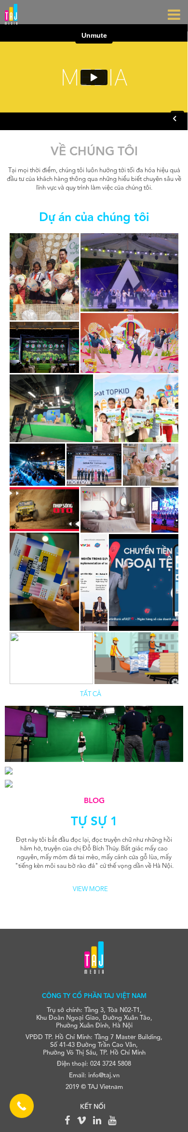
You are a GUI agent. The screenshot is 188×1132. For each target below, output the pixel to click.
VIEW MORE (90, 889)
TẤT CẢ (90, 694)
